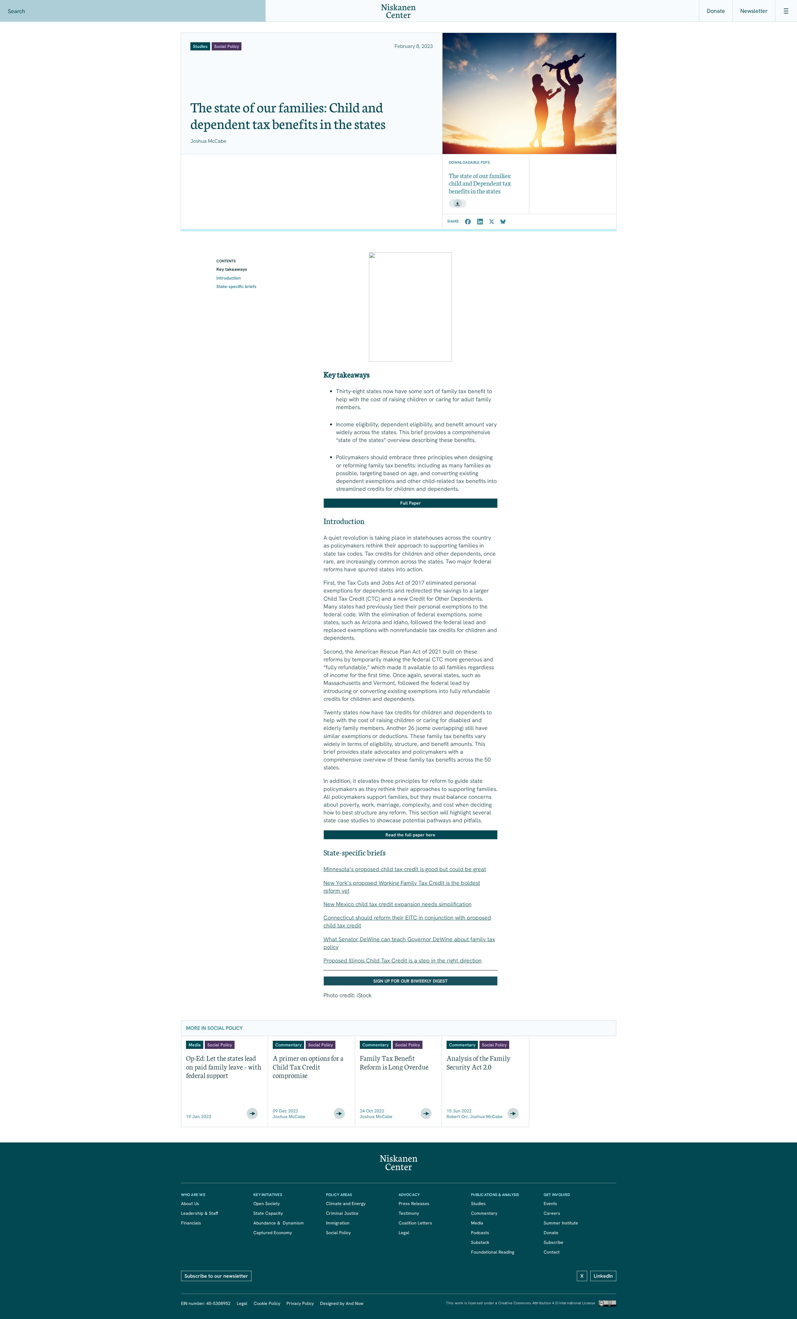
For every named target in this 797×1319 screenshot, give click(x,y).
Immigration (337, 1223)
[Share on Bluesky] (502, 221)
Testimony (409, 1213)
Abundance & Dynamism (278, 1223)
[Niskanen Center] (398, 11)
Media (477, 1223)
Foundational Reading (492, 1252)
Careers (552, 1213)
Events (550, 1203)
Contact (552, 1252)
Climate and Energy (345, 1203)
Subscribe (553, 1242)
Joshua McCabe (208, 141)
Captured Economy (272, 1232)
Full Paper (410, 503)
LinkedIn (603, 1276)
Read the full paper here (410, 835)
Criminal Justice (342, 1213)
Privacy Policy (300, 1303)
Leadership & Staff (199, 1213)
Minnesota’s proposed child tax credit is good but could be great (404, 869)
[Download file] (457, 203)
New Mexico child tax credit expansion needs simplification (397, 904)
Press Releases (414, 1203)
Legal (404, 1232)
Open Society (266, 1203)
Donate (716, 10)
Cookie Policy (267, 1303)
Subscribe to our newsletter (216, 1276)
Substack (480, 1242)
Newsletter (754, 10)
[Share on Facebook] (468, 221)
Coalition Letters (415, 1223)
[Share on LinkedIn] (480, 221)
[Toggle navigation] (786, 11)
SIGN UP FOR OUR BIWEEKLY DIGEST (410, 981)
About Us (190, 1203)
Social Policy (338, 1232)
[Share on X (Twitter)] (491, 221)
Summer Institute (561, 1223)
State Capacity (268, 1213)
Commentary (484, 1213)
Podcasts (480, 1232)
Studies (478, 1203)
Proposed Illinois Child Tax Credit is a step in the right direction (402, 960)
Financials (191, 1223)
